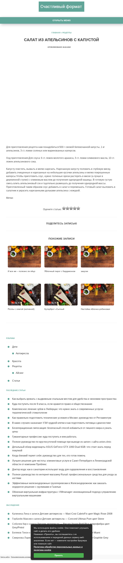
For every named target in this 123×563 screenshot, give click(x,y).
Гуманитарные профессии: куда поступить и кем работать (44, 436)
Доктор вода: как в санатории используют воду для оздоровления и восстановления (59, 469)
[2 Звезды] (67, 208)
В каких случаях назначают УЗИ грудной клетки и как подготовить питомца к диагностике (61, 423)
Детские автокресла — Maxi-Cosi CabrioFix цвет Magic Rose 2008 (76, 513)
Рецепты (67, 33)
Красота (16, 361)
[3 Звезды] (71, 208)
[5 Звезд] (78, 208)
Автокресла (22, 353)
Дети (14, 347)
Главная (55, 33)
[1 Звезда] (64, 208)
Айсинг (20, 373)
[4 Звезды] (74, 208)
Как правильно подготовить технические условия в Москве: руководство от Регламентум (61, 418)
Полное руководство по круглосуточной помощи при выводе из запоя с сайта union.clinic (61, 442)
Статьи (16, 380)
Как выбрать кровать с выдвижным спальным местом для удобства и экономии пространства (64, 399)
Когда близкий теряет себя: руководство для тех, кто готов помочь (48, 455)
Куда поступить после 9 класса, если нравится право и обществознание (52, 404)
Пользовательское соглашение (22, 557)
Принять (59, 555)
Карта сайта (5, 557)
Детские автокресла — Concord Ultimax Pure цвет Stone (73, 519)
